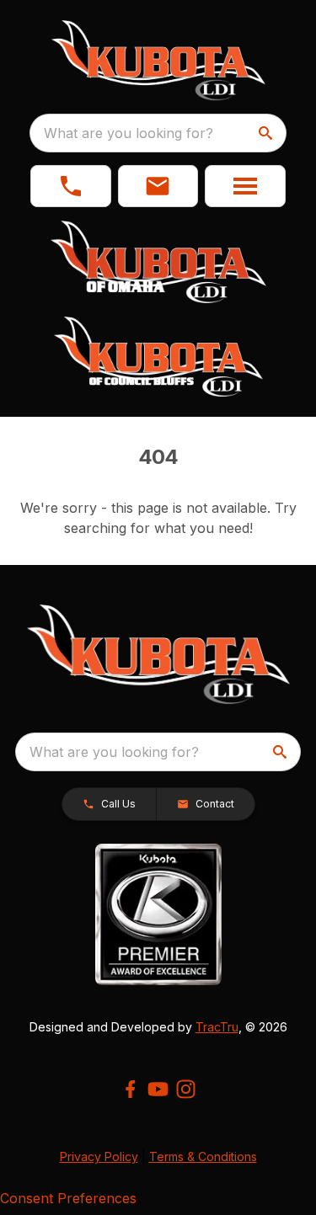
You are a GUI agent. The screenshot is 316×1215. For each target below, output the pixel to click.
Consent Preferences (68, 1198)
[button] (70, 186)
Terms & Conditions (203, 1156)
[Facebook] (130, 1089)
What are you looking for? (128, 133)
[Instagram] (185, 1089)
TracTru (216, 1027)
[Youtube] (158, 1089)
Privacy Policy (99, 1156)
